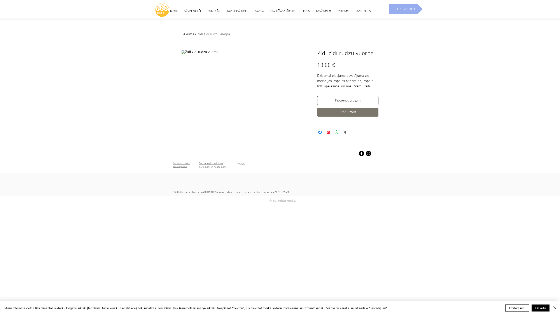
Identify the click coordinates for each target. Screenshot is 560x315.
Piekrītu (540, 308)
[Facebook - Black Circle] (361, 153)
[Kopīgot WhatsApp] (336, 132)
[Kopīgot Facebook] (320, 132)
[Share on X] (345, 132)
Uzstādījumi (517, 308)
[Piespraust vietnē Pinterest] (328, 132)
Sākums (188, 34)
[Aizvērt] (554, 308)
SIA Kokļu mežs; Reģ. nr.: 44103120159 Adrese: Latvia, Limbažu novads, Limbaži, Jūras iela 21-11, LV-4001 (232, 192)
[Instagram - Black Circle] (368, 153)
